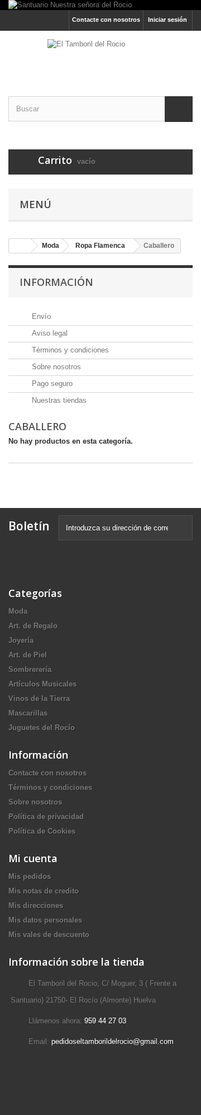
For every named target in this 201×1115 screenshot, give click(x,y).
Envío (40, 316)
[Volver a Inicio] (20, 246)
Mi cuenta (33, 858)
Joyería (21, 640)
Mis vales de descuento (48, 934)
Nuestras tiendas (58, 400)
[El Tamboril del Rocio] (100, 53)
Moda (17, 611)
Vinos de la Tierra (39, 698)
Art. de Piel (27, 655)
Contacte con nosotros (106, 19)
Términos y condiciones (69, 350)
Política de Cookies (41, 831)
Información (56, 282)
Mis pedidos (29, 876)
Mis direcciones (35, 905)
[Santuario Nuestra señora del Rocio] (100, 5)
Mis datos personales (45, 920)
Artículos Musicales (42, 684)
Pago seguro (51, 383)
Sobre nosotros (55, 367)
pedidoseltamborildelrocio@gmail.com (112, 1041)
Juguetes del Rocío (41, 727)
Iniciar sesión (167, 19)
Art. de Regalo (33, 626)
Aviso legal (49, 333)
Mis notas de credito (43, 891)
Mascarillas (27, 713)
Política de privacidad (46, 816)
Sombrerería (29, 669)
